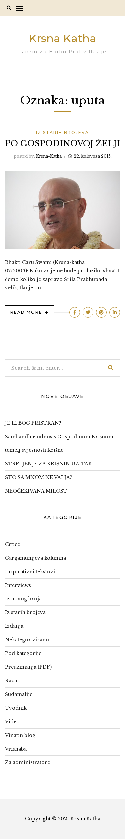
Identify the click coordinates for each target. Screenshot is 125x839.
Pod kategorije (23, 653)
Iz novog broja (23, 599)
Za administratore (27, 762)
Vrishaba (16, 749)
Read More (26, 312)
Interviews (18, 585)
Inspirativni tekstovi (30, 572)
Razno (13, 681)
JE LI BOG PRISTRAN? (33, 423)
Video (12, 722)
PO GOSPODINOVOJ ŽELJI (62, 143)
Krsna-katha (49, 156)
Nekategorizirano (27, 640)
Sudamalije (18, 694)
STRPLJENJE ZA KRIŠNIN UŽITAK (48, 464)
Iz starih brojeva (62, 132)
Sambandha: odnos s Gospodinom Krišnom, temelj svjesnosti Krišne (60, 443)
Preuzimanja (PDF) (28, 667)
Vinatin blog (20, 735)
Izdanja (14, 626)
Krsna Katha (62, 38)
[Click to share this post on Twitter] (88, 312)
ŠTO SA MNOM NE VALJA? (38, 477)
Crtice (12, 544)
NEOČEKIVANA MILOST (36, 491)
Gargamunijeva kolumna (35, 558)
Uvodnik (16, 708)
